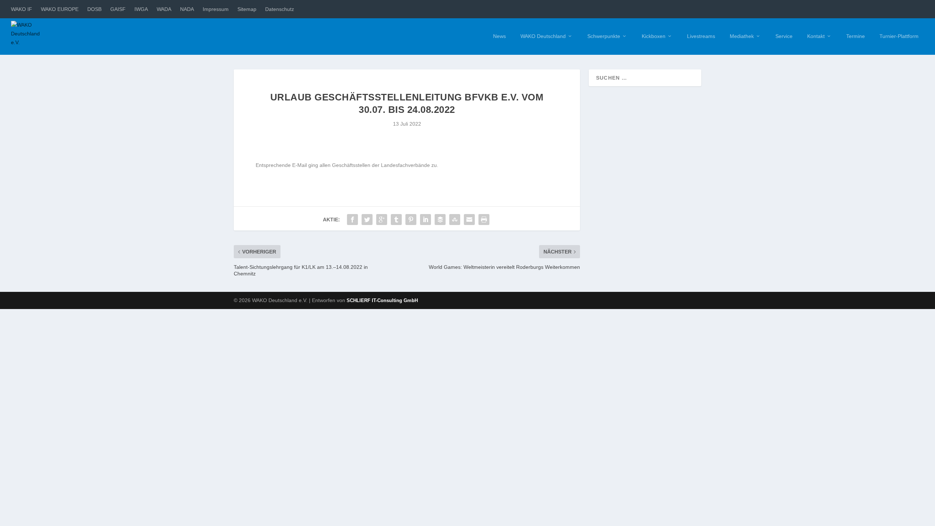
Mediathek (742, 36)
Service (784, 36)
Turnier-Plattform (899, 36)
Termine (855, 36)
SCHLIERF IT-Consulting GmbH (382, 300)
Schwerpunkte (603, 36)
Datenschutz (279, 9)
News (499, 36)
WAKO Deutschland (543, 36)
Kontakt (816, 36)
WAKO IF (21, 9)
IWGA (141, 9)
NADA (187, 9)
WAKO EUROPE (60, 9)
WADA (164, 9)
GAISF (118, 9)
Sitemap (246, 9)
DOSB (94, 9)
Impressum (216, 9)
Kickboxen (653, 36)
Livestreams (701, 36)
